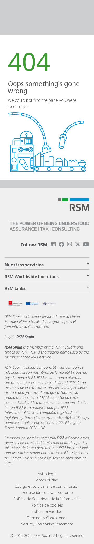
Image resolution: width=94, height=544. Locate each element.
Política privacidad (47, 511)
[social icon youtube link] (86, 244)
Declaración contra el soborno (47, 492)
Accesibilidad (47, 480)
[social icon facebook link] (61, 244)
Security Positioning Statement (47, 523)
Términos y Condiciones (47, 517)
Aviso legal (47, 473)
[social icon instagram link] (69, 244)
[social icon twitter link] (77, 244)
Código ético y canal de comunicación (47, 486)
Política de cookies (47, 505)
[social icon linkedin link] (53, 244)
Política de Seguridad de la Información (47, 498)
